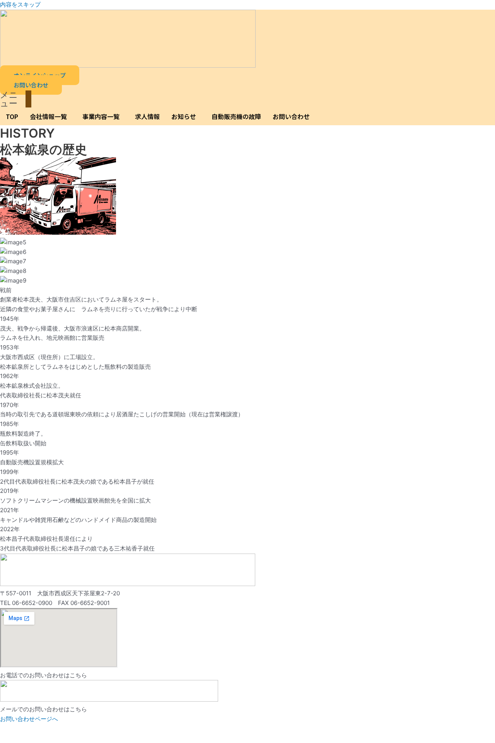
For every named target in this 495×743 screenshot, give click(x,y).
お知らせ (183, 116)
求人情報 (147, 116)
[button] (15, 98)
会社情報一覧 (48, 116)
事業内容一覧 (100, 116)
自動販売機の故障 (236, 116)
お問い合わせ (291, 116)
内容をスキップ (20, 4)
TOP (12, 116)
